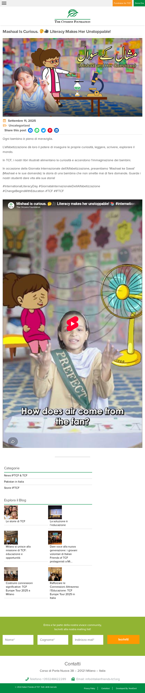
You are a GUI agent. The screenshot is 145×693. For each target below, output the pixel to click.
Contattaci (105, 688)
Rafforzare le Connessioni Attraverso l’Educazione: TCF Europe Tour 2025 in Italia (64, 590)
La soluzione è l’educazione (59, 523)
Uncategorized (19, 125)
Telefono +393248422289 (48, 679)
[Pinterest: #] (50, 130)
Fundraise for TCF (122, 3)
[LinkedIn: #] (56, 130)
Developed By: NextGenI (126, 688)
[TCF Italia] (72, 16)
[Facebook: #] (30, 130)
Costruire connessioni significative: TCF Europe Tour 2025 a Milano (19, 588)
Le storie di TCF (15, 521)
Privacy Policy (89, 688)
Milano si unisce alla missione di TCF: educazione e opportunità (18, 552)
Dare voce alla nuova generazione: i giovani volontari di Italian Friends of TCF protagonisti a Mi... (63, 554)
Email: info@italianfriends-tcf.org (98, 679)
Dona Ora (139, 3)
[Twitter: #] (43, 130)
